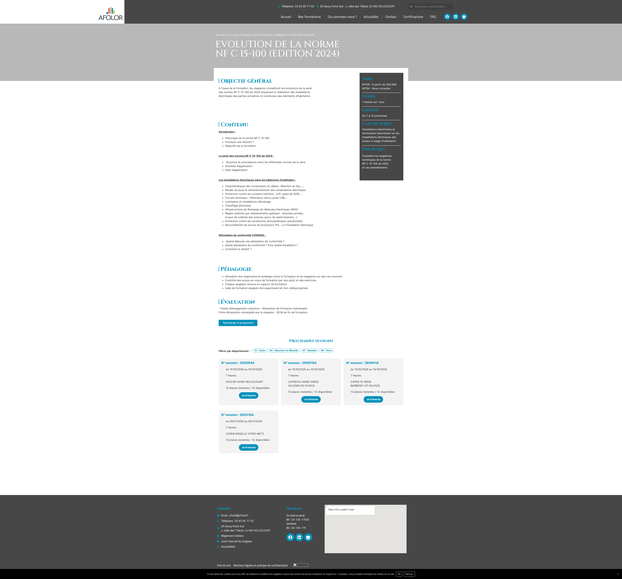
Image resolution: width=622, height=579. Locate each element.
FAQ (433, 16)
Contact (391, 16)
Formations (246, 35)
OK (399, 574)
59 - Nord (326, 350)
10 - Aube (259, 350)
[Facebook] (447, 16)
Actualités (371, 16)
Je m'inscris (249, 395)
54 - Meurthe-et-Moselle (284, 350)
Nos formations (309, 16)
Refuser (409, 574)
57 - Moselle (310, 350)
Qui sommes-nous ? (342, 16)
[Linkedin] (455, 16)
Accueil (286, 16)
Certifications (413, 16)
